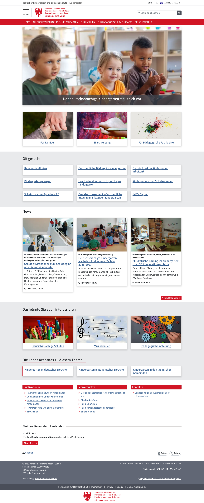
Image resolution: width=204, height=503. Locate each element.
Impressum (96, 486)
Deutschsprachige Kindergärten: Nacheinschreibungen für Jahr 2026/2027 (97, 261)
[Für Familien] (48, 125)
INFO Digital (140, 194)
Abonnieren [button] (30, 443)
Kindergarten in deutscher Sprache (46, 369)
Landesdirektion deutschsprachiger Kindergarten (152, 394)
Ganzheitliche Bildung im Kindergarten (102, 168)
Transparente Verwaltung (135, 464)
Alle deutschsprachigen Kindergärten (55, 22)
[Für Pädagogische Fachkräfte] (156, 125)
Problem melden (173, 464)
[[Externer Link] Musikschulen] (102, 329)
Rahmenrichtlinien (35, 168)
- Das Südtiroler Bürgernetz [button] (160, 478)
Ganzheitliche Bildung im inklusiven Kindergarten (44, 402)
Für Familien (88, 22)
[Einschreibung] (102, 125)
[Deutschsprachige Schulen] (48, 329)
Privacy (109, 486)
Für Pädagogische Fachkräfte (115, 22)
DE (150, 3)
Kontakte (157, 464)
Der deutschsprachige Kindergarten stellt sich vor (103, 394)
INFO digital (32, 411)
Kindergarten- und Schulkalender (153, 181)
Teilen (163, 453)
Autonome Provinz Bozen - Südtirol (46, 464)
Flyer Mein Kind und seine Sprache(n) (45, 407)
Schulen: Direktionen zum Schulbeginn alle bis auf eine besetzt (47, 265)
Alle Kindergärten (89, 400)
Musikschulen (102, 346)
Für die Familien (89, 403)
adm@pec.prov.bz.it (36, 473)
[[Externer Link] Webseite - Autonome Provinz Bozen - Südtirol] (52, 12)
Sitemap (29, 452)
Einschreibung (143, 22)
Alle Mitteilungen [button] (170, 297)
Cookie (120, 486)
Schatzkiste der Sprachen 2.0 (41, 194)
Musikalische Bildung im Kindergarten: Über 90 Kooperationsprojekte (156, 262)
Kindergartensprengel (37, 181)
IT (156, 3)
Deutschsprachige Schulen (48, 346)
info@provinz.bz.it (38, 470)
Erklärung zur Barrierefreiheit (73, 486)
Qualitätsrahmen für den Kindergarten (45, 396)
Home (27, 22)
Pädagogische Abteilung (156, 346)
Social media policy (136, 486)
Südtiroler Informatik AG (46, 478)
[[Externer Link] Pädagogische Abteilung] (156, 329)
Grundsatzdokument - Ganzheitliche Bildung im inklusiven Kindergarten (100, 196)
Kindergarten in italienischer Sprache (101, 369)
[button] (102, 99)
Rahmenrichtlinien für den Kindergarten (46, 392)
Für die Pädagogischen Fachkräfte (98, 407)
